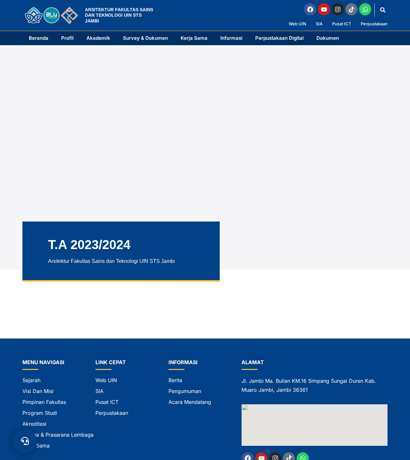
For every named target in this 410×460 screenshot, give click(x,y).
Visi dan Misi (37, 391)
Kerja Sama (194, 38)
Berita (175, 380)
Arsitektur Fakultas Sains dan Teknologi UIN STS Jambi (119, 15)
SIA (319, 23)
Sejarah (31, 380)
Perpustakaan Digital (279, 38)
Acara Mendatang (189, 402)
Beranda (38, 38)
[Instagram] (338, 9)
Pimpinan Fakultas (44, 402)
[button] (383, 10)
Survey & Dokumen (145, 38)
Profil (67, 38)
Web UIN (297, 23)
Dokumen (327, 38)
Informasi (231, 38)
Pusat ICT (341, 23)
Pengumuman (184, 391)
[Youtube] (324, 9)
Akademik (98, 38)
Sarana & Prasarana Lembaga (58, 434)
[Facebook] (310, 9)
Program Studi (39, 413)
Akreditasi (34, 424)
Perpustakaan (374, 23)
